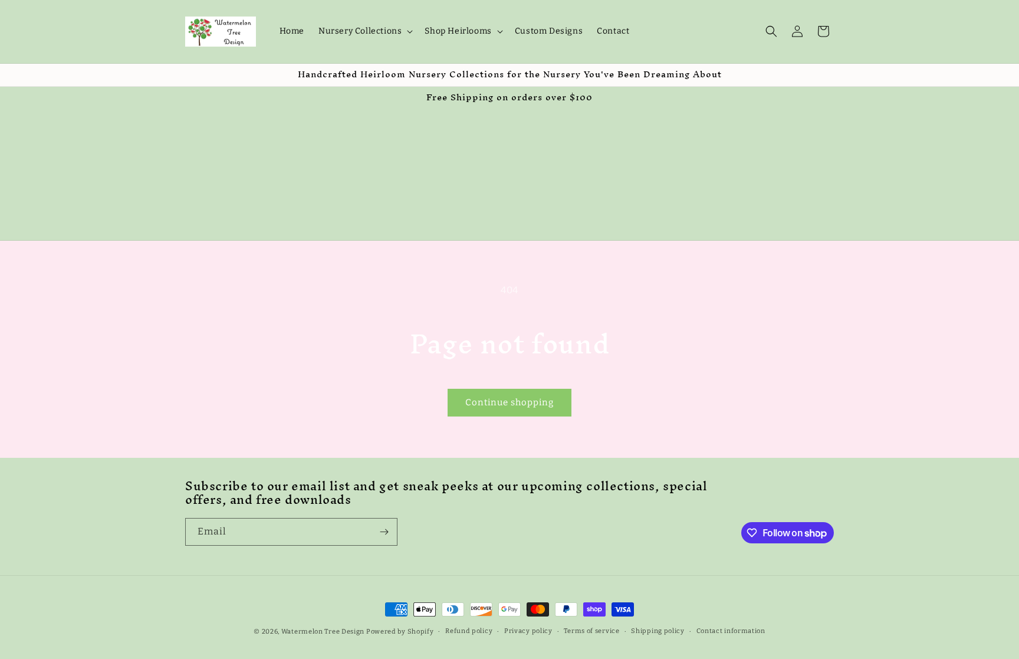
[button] (364, 31)
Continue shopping (509, 402)
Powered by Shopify (400, 631)
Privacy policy (528, 631)
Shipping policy (658, 631)
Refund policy (468, 631)
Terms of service (591, 631)
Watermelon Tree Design (322, 631)
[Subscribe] (384, 532)
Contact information (730, 631)
